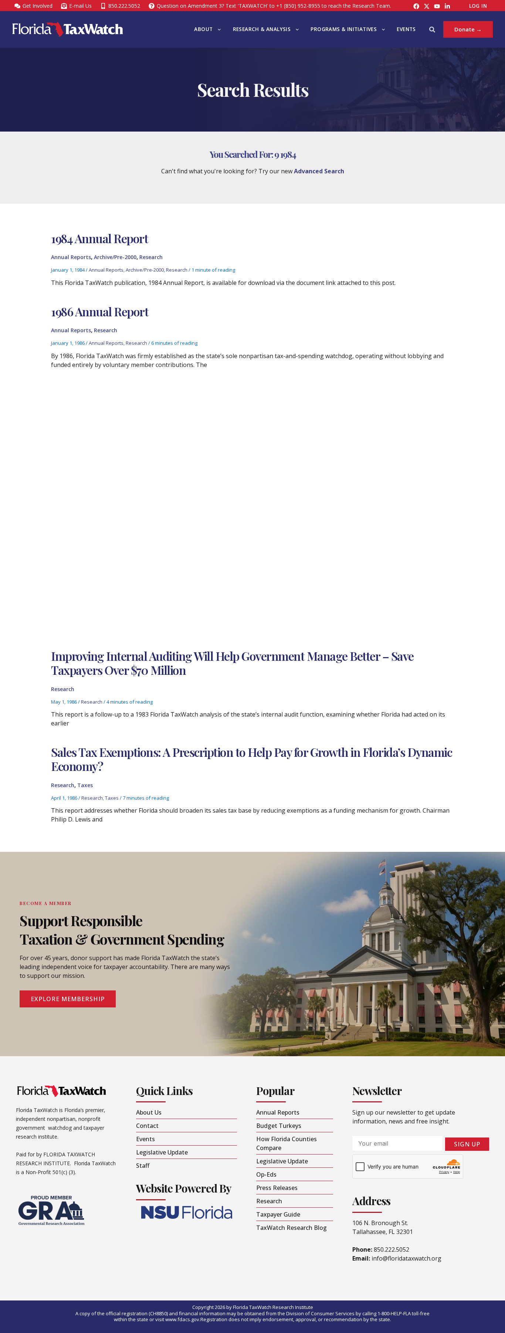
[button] (217, 29)
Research (151, 257)
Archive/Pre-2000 (115, 257)
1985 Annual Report (99, 430)
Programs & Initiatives (344, 29)
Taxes (85, 785)
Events (406, 29)
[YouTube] (437, 6)
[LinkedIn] (447, 6)
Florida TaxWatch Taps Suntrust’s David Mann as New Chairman (211, 611)
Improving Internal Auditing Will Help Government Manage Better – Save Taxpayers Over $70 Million (232, 663)
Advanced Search (319, 171)
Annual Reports (71, 257)
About (203, 29)
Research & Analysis (262, 29)
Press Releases (174, 545)
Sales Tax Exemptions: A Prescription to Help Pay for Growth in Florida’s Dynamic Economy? (251, 759)
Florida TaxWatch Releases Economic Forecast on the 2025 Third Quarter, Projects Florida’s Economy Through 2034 (299, 519)
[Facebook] (416, 6)
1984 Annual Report (99, 238)
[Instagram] (427, 6)
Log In (478, 6)
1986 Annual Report (99, 311)
